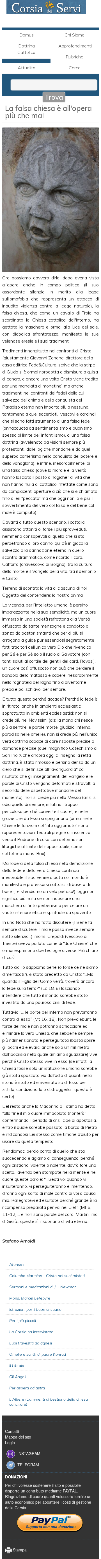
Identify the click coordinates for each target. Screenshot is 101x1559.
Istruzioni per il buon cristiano (35, 1309)
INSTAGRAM (28, 1453)
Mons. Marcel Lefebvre (29, 1298)
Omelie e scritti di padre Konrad (37, 1354)
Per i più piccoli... (23, 1320)
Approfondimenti (75, 46)
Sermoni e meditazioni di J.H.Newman (43, 1286)
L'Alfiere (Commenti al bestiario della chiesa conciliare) (48, 1402)
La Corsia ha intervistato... (32, 1331)
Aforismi (16, 1264)
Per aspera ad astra (27, 1388)
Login (10, 1442)
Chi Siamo (74, 35)
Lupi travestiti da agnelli (30, 1343)
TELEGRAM (28, 1464)
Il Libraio (16, 1365)
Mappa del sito (18, 1437)
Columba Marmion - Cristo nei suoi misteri (47, 1275)
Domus (26, 35)
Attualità (26, 67)
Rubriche (74, 57)
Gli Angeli (17, 1376)
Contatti (12, 1431)
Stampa (19, 1550)
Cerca (75, 67)
